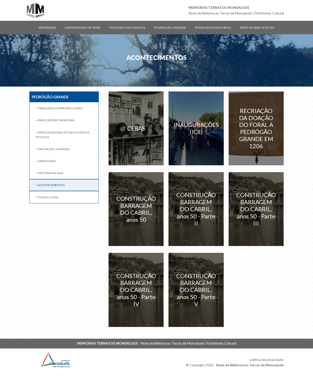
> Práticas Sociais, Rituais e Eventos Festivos (62, 135)
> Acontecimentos (50, 185)
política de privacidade (267, 360)
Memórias (47, 27)
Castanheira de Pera (83, 27)
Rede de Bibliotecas (257, 27)
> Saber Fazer (46, 161)
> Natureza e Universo (53, 149)
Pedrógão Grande (170, 27)
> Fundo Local (47, 197)
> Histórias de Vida (49, 173)
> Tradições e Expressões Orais (59, 108)
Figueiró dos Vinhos (127, 27)
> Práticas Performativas (55, 120)
